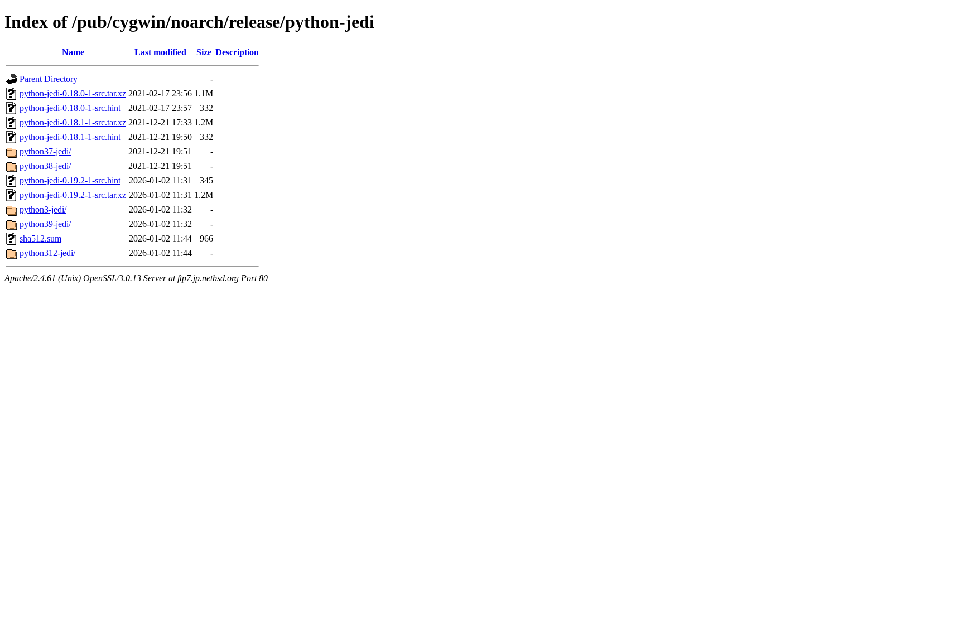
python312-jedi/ (47, 253)
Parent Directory (49, 79)
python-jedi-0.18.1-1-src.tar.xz (73, 122)
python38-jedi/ (45, 166)
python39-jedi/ (45, 224)
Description (237, 52)
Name (73, 52)
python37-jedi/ (45, 151)
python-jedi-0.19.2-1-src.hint (70, 180)
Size (203, 52)
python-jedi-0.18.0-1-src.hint (70, 108)
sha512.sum (40, 238)
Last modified (160, 52)
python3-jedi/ (43, 209)
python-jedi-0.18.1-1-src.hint (70, 137)
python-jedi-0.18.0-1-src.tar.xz (73, 93)
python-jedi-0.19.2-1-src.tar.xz (73, 195)
